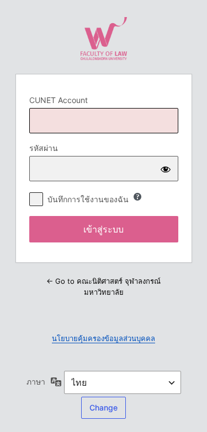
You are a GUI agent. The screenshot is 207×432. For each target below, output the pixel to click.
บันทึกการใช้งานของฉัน (88, 199)
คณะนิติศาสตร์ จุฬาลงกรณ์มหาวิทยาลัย (104, 39)
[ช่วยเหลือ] (137, 196)
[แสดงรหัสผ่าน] (165, 168)
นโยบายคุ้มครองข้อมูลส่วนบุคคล (103, 338)
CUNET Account (58, 100)
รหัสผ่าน (43, 148)
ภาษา (35, 381)
